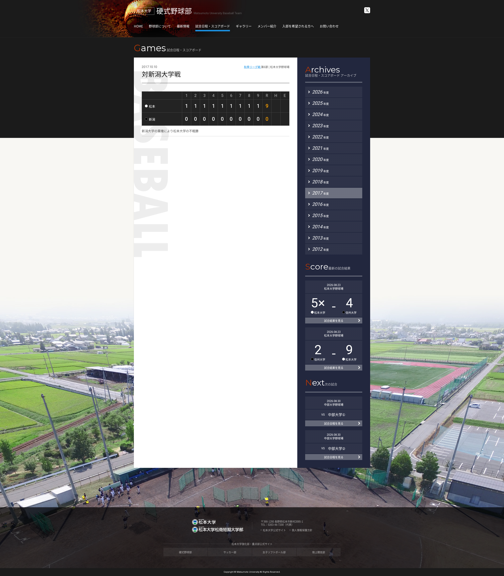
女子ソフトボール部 (274, 552)
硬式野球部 (185, 552)
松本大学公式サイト (274, 530)
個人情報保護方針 (302, 530)
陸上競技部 (318, 552)
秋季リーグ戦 (252, 67)
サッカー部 (229, 552)
